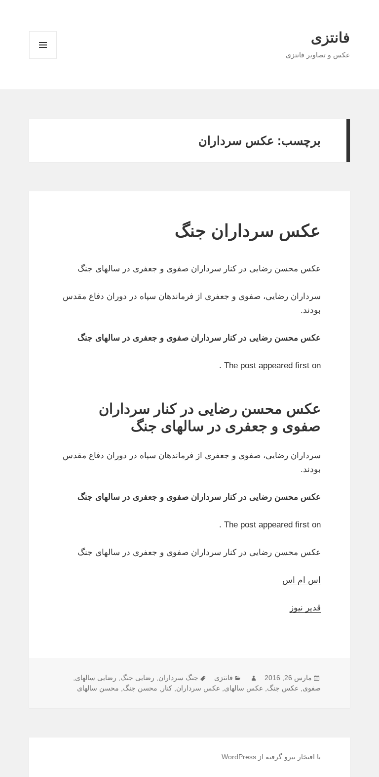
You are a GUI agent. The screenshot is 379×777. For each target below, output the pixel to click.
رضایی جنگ (137, 678)
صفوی (312, 688)
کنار (166, 688)
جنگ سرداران (178, 678)
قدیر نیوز (305, 607)
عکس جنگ (283, 688)
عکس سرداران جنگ (248, 230)
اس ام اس (301, 580)
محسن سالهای (98, 688)
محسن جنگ (140, 688)
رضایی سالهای (95, 678)
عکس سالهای (243, 688)
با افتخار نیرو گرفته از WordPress (271, 757)
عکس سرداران (198, 688)
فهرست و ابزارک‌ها (43, 58)
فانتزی (330, 37)
